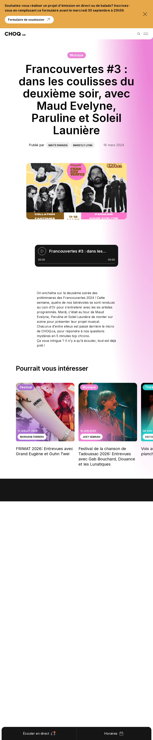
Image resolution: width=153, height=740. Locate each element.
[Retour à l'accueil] (15, 34)
